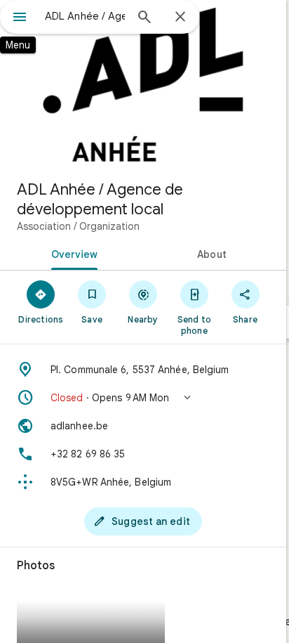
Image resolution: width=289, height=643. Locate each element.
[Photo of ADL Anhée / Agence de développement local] (143, 84)
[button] (143, 398)
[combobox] (85, 16)
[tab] (71, 253)
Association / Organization (78, 226)
